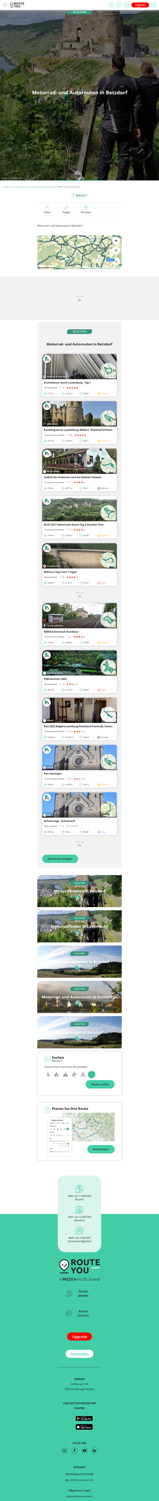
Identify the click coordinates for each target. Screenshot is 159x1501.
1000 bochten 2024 (55, 679)
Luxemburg (32, 187)
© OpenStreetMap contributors (109, 268)
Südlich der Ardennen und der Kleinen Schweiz (72, 477)
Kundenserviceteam (81, 1496)
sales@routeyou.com (80, 1480)
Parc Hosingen (52, 773)
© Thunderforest (91, 268)
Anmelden (79, 1353)
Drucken (86, 212)
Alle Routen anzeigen (60, 858)
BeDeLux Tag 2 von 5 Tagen (60, 572)
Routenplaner (101, 1149)
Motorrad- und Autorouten (15, 187)
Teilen (46, 212)
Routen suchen (100, 1084)
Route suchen (83, 1313)
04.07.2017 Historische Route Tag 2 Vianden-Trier (74, 524)
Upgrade (140, 5)
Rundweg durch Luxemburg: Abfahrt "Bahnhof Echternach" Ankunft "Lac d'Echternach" (98, 430)
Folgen (66, 212)
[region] (79, 252)
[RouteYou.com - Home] (17, 4)
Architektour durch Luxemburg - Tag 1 (67, 382)
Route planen (83, 1293)
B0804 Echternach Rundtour (61, 631)
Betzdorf (53, 187)
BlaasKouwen (17, 178)
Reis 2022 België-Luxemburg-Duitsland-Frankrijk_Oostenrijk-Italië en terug (90, 726)
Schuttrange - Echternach (59, 821)
